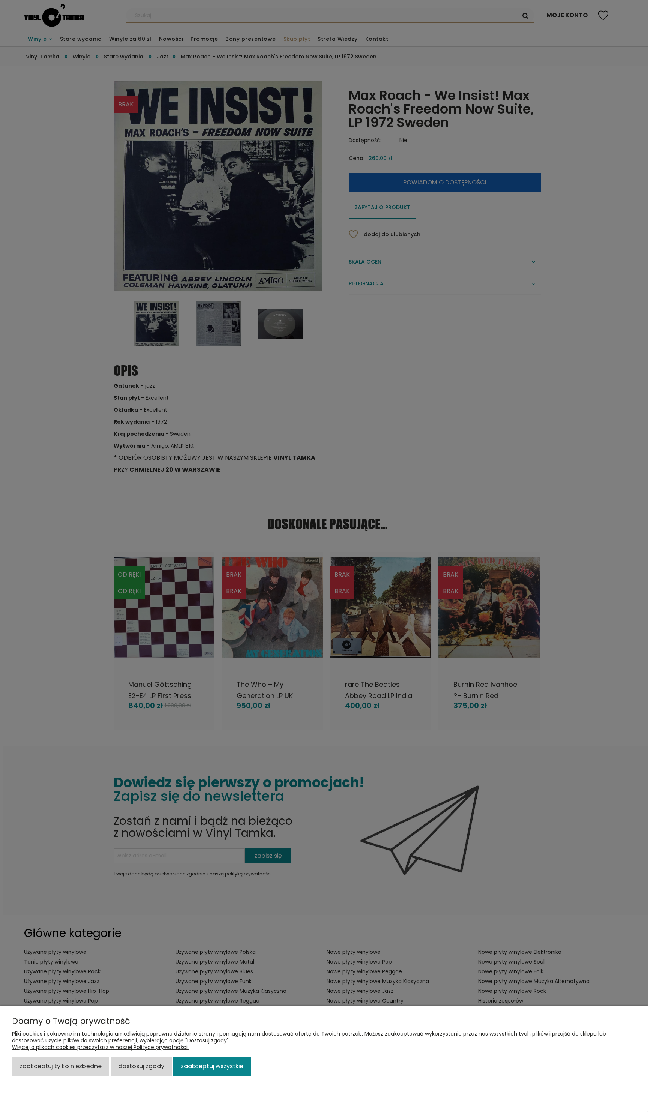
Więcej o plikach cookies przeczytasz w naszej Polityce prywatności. (100, 1047)
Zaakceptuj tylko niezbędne (61, 1066)
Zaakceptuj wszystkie (212, 1066)
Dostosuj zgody (141, 1066)
